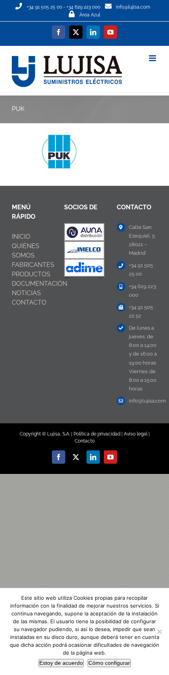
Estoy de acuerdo (61, 663)
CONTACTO (29, 302)
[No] (159, 631)
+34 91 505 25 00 (44, 7)
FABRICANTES (33, 265)
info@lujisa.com (133, 7)
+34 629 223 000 (83, 7)
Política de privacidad (96, 434)
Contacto (85, 441)
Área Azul (89, 15)
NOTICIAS (26, 293)
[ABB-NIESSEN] (84, 226)
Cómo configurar (109, 663)
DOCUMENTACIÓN (39, 283)
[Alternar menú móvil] (153, 58)
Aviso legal (135, 434)
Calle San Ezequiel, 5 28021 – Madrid (142, 240)
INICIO (21, 236)
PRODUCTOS (31, 274)
